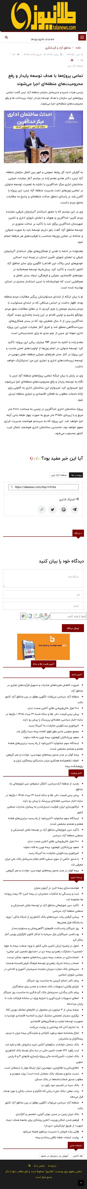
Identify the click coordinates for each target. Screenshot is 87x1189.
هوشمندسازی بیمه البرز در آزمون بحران (56, 887)
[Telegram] (74, 509)
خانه (78, 47)
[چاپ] (71, 60)
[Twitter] (52, 509)
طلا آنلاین (78, 1156)
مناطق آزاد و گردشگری (58, 47)
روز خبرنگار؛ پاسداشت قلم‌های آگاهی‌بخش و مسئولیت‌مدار (45, 928)
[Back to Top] (81, 1183)
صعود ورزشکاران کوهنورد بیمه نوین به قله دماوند (51, 737)
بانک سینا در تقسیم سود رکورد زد (60, 1085)
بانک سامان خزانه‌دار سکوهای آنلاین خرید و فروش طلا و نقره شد (42, 1044)
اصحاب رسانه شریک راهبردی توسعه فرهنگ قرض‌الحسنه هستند (42, 963)
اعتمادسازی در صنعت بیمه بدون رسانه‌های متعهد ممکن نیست (43, 957)
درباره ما (52, 1166)
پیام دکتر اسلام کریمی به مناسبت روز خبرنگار (53, 980)
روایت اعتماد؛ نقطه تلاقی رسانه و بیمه (57, 1137)
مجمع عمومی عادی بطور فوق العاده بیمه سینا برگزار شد (47, 731)
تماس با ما (39, 1166)
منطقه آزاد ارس (59, 475)
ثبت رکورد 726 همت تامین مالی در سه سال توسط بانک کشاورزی (42, 1050)
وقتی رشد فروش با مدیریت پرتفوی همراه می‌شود (51, 1131)
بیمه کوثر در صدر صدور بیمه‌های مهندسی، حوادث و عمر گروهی (42, 754)
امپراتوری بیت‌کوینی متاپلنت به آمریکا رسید (54, 725)
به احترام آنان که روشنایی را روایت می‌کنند (54, 1027)
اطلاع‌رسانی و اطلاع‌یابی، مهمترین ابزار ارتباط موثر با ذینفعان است (41, 1067)
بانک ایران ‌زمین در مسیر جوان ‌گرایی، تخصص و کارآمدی (47, 1114)
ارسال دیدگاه (73, 628)
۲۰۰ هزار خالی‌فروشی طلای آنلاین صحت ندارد (53, 708)
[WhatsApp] (63, 509)
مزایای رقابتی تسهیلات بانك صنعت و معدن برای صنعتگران (45, 986)
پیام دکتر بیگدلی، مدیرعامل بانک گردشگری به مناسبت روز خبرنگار (41, 992)
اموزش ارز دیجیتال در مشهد (54, 1156)
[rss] (30, 1165)
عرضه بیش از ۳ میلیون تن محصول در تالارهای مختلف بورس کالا (42, 1009)
